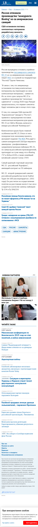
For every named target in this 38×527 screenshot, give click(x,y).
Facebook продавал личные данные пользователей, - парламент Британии (19, 403)
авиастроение (19, 231)
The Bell (21, 139)
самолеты (22, 227)
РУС (30, 3)
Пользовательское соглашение (12, 455)
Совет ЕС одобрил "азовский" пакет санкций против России (16, 208)
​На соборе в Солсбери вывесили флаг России (17, 434)
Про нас (4, 444)
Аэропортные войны (11, 359)
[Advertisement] (19, 252)
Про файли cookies (8, 523)
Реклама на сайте (8, 446)
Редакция (5, 450)
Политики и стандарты (9, 452)
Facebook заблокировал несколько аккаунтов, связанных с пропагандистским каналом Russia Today (19, 368)
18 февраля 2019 (19, 9)
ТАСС (9, 77)
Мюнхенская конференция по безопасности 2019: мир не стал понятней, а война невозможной (16, 335)
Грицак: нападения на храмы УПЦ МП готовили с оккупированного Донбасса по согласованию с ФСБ (19, 218)
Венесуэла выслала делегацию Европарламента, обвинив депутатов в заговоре (17, 424)
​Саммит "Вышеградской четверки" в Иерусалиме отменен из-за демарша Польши (17, 347)
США (4, 227)
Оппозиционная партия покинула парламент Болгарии (15, 394)
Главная (4, 9)
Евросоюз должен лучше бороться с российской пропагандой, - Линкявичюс (18, 413)
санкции (6, 231)
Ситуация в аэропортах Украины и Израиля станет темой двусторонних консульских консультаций (17, 382)
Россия (12, 227)
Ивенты (4, 448)
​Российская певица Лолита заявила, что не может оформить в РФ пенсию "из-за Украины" (18, 198)
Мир (10, 9)
